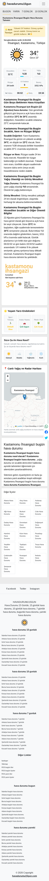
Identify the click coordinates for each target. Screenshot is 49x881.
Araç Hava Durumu (23, 502)
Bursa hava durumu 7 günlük (12, 729)
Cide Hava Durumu (39, 513)
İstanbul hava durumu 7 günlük (13, 719)
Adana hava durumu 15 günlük (13, 655)
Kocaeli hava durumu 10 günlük (13, 707)
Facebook (11, 589)
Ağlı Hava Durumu (7, 513)
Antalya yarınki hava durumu (12, 846)
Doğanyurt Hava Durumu (39, 525)
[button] (24, 397)
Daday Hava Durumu (8, 524)
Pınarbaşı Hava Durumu (38, 536)
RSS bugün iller (7, 767)
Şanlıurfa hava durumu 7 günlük (13, 742)
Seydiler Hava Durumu (7, 547)
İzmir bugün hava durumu (11, 798)
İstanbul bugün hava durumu (12, 792)
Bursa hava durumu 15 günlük (13, 645)
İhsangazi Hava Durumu (23, 558)
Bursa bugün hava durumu (11, 801)
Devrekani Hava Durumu (23, 525)
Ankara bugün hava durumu (12, 795)
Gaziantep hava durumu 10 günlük (14, 704)
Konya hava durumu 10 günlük (13, 694)
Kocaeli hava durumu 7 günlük (13, 749)
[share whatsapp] (46, 426)
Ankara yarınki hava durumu (12, 837)
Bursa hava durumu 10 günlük (13, 687)
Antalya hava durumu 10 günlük (13, 690)
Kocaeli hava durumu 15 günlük (13, 665)
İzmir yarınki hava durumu (11, 840)
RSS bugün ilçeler (8, 771)
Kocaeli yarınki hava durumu (12, 863)
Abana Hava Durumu (8, 502)
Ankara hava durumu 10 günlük (13, 681)
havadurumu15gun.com (24, 876)
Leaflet (19, 426)
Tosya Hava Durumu (39, 546)
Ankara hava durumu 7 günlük (13, 722)
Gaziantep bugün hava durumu (13, 818)
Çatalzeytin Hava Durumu (8, 558)
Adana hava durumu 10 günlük (13, 697)
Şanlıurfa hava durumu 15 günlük (14, 659)
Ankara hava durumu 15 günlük (13, 639)
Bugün (7, 11)
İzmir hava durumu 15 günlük (12, 642)
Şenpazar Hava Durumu (7, 569)
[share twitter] (46, 437)
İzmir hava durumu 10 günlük (12, 684)
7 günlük (27, 11)
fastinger (5, 761)
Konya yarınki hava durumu (12, 850)
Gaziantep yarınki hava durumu (13, 860)
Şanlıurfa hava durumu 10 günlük (14, 700)
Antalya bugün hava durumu (12, 805)
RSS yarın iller (7, 774)
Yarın (16, 11)
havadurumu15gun (19, 3)
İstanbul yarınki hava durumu (12, 833)
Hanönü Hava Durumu (7, 536)
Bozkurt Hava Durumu (23, 514)
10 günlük (41, 11)
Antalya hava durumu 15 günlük (13, 649)
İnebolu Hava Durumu (38, 558)
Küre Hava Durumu (23, 535)
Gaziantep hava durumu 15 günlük (14, 662)
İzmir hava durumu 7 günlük (12, 726)
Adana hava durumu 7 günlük (13, 739)
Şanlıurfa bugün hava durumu (13, 815)
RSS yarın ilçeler (8, 777)
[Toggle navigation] (43, 4)
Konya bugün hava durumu (12, 808)
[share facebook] (46, 432)
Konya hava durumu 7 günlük (12, 735)
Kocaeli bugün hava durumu (12, 821)
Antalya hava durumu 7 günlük (13, 732)
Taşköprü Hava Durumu (23, 547)
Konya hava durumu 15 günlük (13, 652)
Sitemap (5, 764)
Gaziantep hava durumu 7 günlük (14, 745)
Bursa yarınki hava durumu (12, 843)
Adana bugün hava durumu (12, 811)
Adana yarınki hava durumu (12, 853)
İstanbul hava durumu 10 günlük (13, 677)
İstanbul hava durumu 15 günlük (13, 635)
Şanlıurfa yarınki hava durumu (13, 856)
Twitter (23, 589)
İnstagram (34, 589)
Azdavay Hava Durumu (38, 503)
